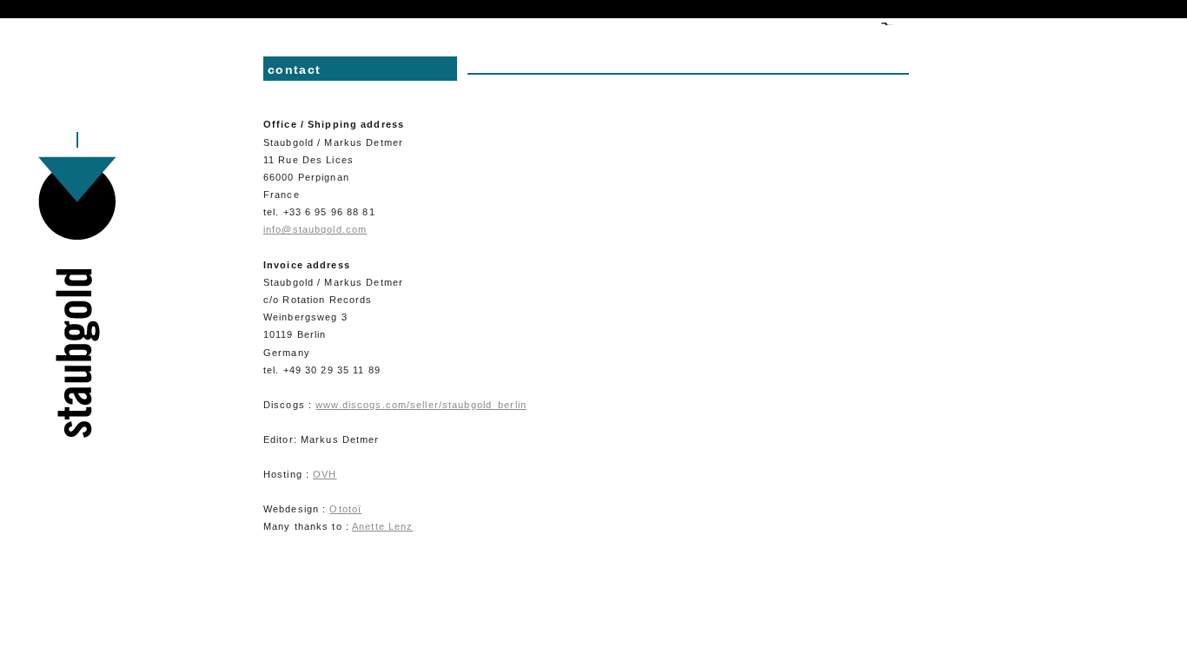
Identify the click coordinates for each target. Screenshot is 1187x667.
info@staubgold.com (315, 229)
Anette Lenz (382, 526)
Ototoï (345, 509)
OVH (324, 474)
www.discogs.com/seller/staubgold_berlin (421, 405)
